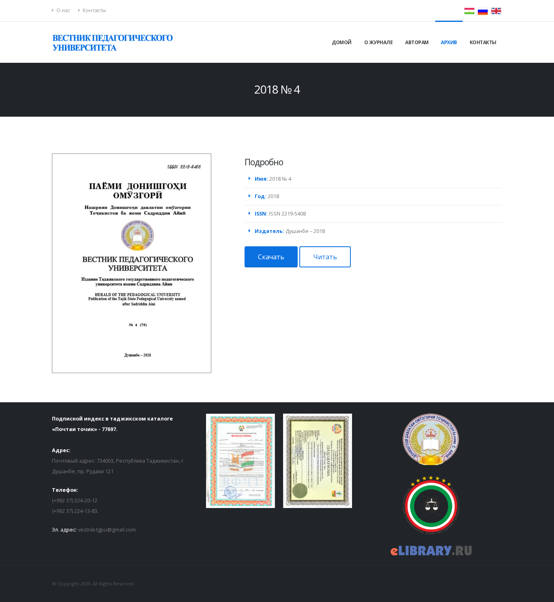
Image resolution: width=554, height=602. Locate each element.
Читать (325, 256)
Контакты (94, 10)
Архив (449, 42)
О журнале (378, 42)
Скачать (271, 256)
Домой (342, 42)
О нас (62, 10)
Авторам (417, 42)
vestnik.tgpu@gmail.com (107, 529)
